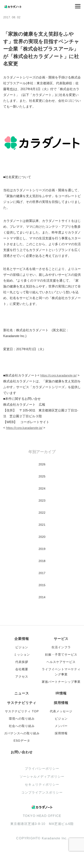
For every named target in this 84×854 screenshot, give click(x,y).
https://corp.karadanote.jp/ (58, 375)
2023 (42, 500)
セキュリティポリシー (42, 784)
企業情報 (21, 638)
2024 (42, 488)
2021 (42, 524)
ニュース (21, 693)
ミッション (22, 654)
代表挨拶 (21, 662)
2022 (42, 512)
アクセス (21, 676)
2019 (42, 549)
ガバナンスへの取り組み (22, 733)
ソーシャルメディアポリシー (42, 776)
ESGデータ (22, 740)
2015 (42, 585)
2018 (42, 561)
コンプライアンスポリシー (42, 792)
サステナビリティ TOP (22, 711)
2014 (42, 597)
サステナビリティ (21, 703)
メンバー (61, 726)
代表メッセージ (61, 711)
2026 (42, 464)
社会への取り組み (22, 726)
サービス (61, 638)
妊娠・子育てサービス (61, 654)
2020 (42, 536)
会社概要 (21, 669)
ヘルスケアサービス (61, 662)
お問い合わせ (22, 752)
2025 (42, 476)
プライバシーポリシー (42, 768)
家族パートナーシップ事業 (61, 681)
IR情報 (61, 693)
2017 (42, 573)
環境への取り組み (22, 718)
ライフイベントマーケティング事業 (61, 671)
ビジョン (21, 647)
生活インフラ (61, 647)
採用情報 (61, 703)
